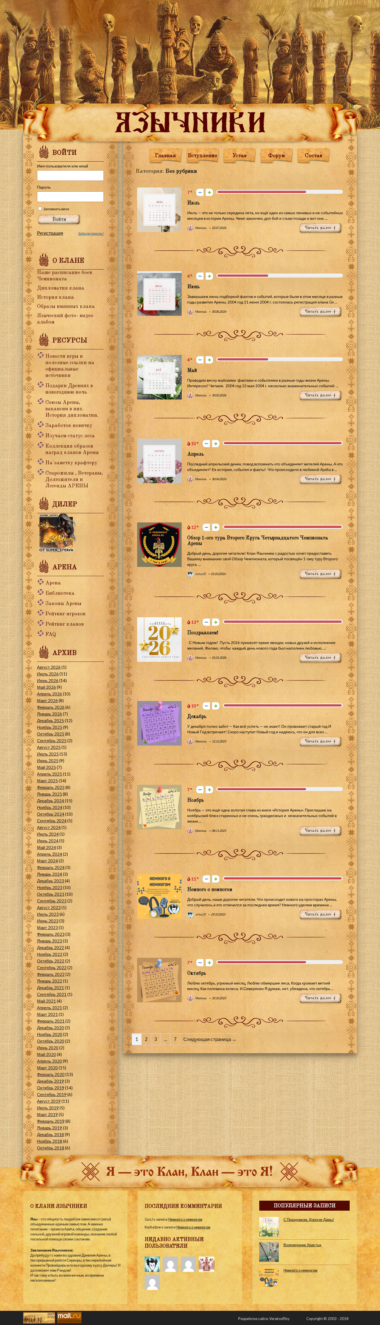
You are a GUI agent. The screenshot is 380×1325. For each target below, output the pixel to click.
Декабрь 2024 (50, 800)
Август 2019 (49, 1101)
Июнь (193, 286)
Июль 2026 (48, 673)
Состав (313, 156)
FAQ (50, 634)
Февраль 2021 (51, 1020)
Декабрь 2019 (50, 1081)
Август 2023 (49, 907)
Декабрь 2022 (50, 947)
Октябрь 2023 (50, 894)
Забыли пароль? (91, 233)
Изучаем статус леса (70, 436)
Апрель (195, 454)
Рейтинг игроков (65, 614)
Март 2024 (47, 860)
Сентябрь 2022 (51, 967)
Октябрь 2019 (50, 1087)
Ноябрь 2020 (49, 1034)
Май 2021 (46, 1000)
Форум (276, 156)
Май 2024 (46, 847)
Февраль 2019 (51, 1121)
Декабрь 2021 (50, 987)
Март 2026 (47, 700)
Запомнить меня (56, 209)
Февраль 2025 (51, 787)
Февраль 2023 (51, 934)
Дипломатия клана (60, 288)
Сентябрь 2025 (51, 740)
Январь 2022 (49, 980)
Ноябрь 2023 (49, 887)
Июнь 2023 (47, 920)
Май (192, 370)
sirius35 (200, 574)
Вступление (202, 156)
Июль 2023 (48, 914)
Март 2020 (47, 1067)
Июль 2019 (48, 1107)
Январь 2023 (49, 940)
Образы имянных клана (66, 306)
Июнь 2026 (47, 680)
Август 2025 (49, 747)
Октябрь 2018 (50, 1147)
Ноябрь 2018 (49, 1141)
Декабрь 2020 (50, 1027)
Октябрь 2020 (50, 1040)
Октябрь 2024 (50, 813)
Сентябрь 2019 (51, 1094)
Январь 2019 (49, 1127)
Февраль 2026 (51, 707)
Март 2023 (47, 927)
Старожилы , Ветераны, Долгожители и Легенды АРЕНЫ (74, 480)
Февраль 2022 (51, 974)
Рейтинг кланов (64, 624)
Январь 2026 (49, 713)
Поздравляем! (202, 632)
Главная (165, 156)
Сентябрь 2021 (51, 994)
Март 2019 (47, 1114)
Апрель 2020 (49, 1061)
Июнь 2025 (47, 760)
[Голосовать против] (200, 192)
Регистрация (50, 233)
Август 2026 (49, 667)
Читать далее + (321, 228)
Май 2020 (46, 1054)
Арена (53, 583)
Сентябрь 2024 (51, 820)
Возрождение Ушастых (302, 1245)
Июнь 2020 (47, 1047)
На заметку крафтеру (71, 463)
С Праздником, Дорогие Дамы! (308, 1219)
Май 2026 (46, 687)
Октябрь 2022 (50, 960)
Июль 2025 (48, 753)
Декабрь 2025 (50, 720)
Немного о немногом (209, 889)
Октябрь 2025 (50, 733)
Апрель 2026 (49, 693)
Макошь (201, 228)
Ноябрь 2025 (49, 727)
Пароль (44, 187)
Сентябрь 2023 (51, 900)
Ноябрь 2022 (49, 954)
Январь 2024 (49, 874)
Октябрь (196, 973)
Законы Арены (63, 603)
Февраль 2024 (51, 867)
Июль (193, 203)
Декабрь (196, 716)
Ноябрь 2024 (49, 807)
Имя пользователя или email (62, 166)
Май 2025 (46, 767)
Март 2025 (47, 780)
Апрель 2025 (49, 773)
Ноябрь (195, 800)
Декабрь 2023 (50, 880)
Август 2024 (49, 827)
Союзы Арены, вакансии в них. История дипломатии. (71, 409)
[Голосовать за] (209, 192)
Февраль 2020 (51, 1074)
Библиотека (60, 593)
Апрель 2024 (49, 854)
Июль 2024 (48, 834)
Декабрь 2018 (50, 1134)
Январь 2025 (49, 793)
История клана (55, 297)
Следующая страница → (209, 1039)
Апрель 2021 (49, 1007)
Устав (239, 156)
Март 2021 (47, 1014)
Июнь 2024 (47, 840)
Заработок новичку (68, 425)
